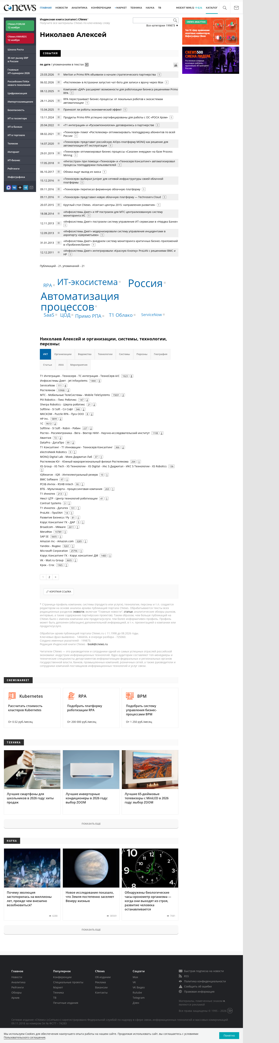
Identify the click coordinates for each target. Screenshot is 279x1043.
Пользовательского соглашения (24, 1037)
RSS (186, 976)
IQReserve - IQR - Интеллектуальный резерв (69, 474)
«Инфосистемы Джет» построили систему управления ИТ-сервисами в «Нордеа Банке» (120, 221)
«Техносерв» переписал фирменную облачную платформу (101, 189)
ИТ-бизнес (14, 160)
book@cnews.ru (98, 644)
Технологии (105, 354)
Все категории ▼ (162, 25)
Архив (15, 997)
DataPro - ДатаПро (52, 442)
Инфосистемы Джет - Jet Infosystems (63, 380)
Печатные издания (65, 1003)
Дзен (136, 1003)
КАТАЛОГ (212, 7)
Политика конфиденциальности (205, 981)
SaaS (49, 314)
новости (79, 611)
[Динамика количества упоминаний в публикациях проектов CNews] (175, 65)
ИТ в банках (15, 126)
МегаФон (46, 531)
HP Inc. (44, 418)
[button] (224, 8)
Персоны (141, 354)
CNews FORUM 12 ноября (16, 25)
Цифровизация (17, 93)
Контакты (101, 992)
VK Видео (139, 987)
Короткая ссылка (60, 591)
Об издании (103, 977)
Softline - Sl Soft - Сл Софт (56, 409)
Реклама (100, 982)
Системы (124, 354)
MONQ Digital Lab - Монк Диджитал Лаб (66, 457)
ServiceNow (151, 314)
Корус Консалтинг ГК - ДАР (57, 522)
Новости (16, 977)
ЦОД (65, 315)
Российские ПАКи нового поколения (19, 83)
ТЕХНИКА (136, 7)
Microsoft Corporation (54, 551)
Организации (63, 354)
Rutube (137, 992)
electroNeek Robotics (53, 452)
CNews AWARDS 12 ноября (17, 38)
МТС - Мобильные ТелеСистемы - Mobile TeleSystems (75, 395)
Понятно (229, 1035)
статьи (128, 611)
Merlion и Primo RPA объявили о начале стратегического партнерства (109, 74)
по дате (45, 64)
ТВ (159, 7)
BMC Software (49, 479)
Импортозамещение (20, 101)
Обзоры (16, 992)
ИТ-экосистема (87, 282)
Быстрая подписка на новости (204, 971)
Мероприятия (78, 364)
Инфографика (16, 177)
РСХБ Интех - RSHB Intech (56, 484)
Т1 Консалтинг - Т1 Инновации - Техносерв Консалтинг (76, 447)
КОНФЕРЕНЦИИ (101, 7)
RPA (47, 285)
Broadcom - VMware (53, 527)
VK (134, 982)
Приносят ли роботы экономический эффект (92, 109)
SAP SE (44, 536)
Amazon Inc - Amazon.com (57, 541)
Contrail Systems (50, 503)
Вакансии (101, 987)
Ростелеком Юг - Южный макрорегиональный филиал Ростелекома (84, 461)
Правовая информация (199, 991)
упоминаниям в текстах (68, 64)
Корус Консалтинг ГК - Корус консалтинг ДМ (69, 555)
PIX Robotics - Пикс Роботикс (58, 399)
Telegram (139, 997)
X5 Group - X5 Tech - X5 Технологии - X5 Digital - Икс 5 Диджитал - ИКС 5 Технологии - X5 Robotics (103, 466)
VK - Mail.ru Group (52, 560)
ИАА (61, 364)
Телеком (13, 143)
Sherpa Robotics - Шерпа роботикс (62, 404)
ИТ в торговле (16, 135)
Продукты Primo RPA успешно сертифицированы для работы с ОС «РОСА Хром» (115, 117)
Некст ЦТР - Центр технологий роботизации (69, 498)
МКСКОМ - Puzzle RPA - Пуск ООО (62, 414)
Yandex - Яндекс (50, 546)
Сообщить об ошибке (198, 986)
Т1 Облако (121, 315)
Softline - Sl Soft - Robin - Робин (60, 428)
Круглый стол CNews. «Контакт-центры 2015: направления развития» (109, 205)
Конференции (62, 977)
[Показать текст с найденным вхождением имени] (86, 64)
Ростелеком (47, 390)
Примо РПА (88, 316)
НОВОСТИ (61, 7)
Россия (145, 282)
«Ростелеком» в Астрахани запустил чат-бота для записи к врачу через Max (113, 82)
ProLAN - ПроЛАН (51, 512)
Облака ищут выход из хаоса (82, 172)
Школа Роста (16, 49)
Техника (58, 992)
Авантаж (45, 437)
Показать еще (91, 823)
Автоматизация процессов (80, 300)
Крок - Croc (47, 565)
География (160, 354)
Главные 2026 (19, 71)
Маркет (58, 987)
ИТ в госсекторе (17, 118)
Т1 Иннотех (47, 493)
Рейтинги (14, 168)
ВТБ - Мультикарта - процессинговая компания (71, 489)
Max (135, 977)
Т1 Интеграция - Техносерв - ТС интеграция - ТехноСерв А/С (80, 376)
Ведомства (84, 354)
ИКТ (45, 354)
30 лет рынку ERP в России (18, 59)
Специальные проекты (68, 982)
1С (41, 423)
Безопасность (16, 110)
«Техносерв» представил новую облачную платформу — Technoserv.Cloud (112, 197)
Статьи (47, 364)
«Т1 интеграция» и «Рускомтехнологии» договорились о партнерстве (108, 125)
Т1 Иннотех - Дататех (54, 508)
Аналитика (79, 7)
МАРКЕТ (121, 7)
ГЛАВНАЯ (46, 7)
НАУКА (150, 7)
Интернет (13, 152)
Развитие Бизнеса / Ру (54, 517)
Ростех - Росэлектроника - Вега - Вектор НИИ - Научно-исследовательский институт (95, 433)
